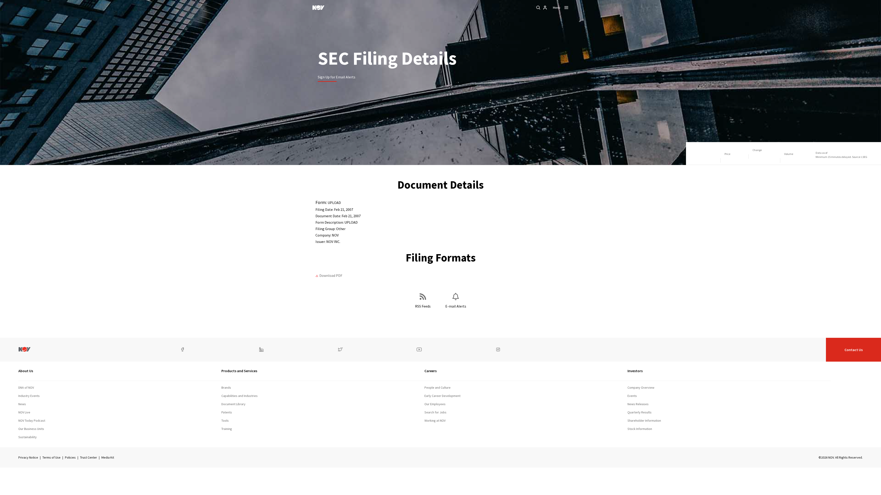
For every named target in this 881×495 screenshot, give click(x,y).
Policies (70, 457)
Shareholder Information (644, 420)
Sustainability (27, 437)
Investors (635, 370)
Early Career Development (442, 396)
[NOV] (318, 7)
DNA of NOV (26, 387)
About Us (25, 370)
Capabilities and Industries (239, 396)
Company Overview (640, 387)
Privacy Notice (28, 457)
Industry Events (29, 396)
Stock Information (639, 429)
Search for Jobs (435, 412)
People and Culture (437, 387)
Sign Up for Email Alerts (336, 77)
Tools (225, 420)
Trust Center (88, 457)
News (22, 404)
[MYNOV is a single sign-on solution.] (545, 7)
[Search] (538, 7)
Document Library (233, 404)
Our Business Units (31, 429)
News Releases (638, 404)
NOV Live (24, 412)
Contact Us (854, 349)
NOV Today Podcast (31, 420)
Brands (226, 387)
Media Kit (107, 457)
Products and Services (239, 370)
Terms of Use (51, 457)
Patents (226, 412)
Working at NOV (435, 420)
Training (226, 429)
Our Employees (435, 404)
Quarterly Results (639, 412)
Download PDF (330, 275)
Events (632, 396)
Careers (430, 370)
